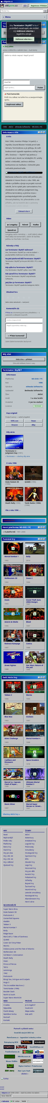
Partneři (6, 1017)
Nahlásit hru (10, 521)
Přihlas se (8, 313)
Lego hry (28, 865)
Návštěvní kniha (9, 1014)
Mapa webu (29, 1011)
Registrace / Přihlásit (39, 6)
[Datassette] (38, 1061)
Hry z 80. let (8, 856)
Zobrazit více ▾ (24, 211)
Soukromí (29, 1008)
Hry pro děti (30, 871)
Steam (33, 421)
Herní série (29, 902)
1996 (5, 127)
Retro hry (7, 847)
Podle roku (7, 841)
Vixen (5, 961)
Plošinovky (29, 847)
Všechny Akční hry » (11, 814)
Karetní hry (29, 874)
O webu (6, 1005)
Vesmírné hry (30, 889)
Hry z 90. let (8, 859)
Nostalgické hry (31, 895)
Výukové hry (8, 865)
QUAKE (6, 939)
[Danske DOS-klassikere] (26, 1042)
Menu (24, 17)
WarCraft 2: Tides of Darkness (15, 936)
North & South (9, 994)
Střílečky (28, 880)
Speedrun (12, 230)
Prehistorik (7, 976)
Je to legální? (30, 1005)
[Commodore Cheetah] (27, 1052)
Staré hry (7, 850)
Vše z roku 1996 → (13, 510)
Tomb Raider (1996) (11, 988)
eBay (33, 425)
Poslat (40, 87)
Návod (25, 224)
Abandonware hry (32, 898)
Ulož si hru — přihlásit (24, 359)
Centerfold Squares (11, 918)
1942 (5, 973)
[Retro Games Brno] (10, 1066)
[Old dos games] (21, 1047)
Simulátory (29, 850)
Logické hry (29, 844)
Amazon (14, 425)
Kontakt (6, 1020)
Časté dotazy (8, 1011)
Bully (5, 930)
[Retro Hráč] (39, 1042)
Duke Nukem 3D (10, 912)
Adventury (29, 837)
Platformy (7, 844)
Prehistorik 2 (8, 915)
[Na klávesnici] (38, 1071)
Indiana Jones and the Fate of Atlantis (18, 949)
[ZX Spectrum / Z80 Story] (9, 1071)
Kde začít (28, 1014)
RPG (26, 859)
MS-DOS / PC (37, 127)
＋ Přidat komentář (16, 336)
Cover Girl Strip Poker (12, 943)
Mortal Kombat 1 (10, 927)
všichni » (24, 1074)
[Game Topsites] (38, 1056)
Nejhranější (8, 837)
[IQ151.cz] (39, 1052)
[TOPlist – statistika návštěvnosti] (6, 1081)
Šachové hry (30, 886)
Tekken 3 (7, 924)
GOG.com (14, 421)
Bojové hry (29, 883)
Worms (6, 946)
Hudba (36, 224)
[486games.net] (9, 1056)
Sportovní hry (30, 856)
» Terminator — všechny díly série (17, 456)
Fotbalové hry (30, 877)
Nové (5, 834)
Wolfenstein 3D (9, 952)
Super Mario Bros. (10, 909)
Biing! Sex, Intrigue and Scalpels (16, 979)
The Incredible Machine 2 (13, 985)
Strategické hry (31, 853)
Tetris (5, 967)
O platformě (15, 532)
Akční (11, 127)
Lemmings (7, 970)
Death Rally (8, 958)
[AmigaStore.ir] (9, 1047)
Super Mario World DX (12, 997)
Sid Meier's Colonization (13, 955)
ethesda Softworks (22, 127)
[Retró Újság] (25, 1061)
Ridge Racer (8, 933)
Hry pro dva (8, 853)
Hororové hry (30, 868)
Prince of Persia (9, 964)
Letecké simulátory (32, 892)
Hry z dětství (8, 862)
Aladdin (6, 921)
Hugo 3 (6, 982)
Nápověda (7, 1008)
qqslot (2, 1087)
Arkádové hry (30, 841)
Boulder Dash (9, 991)
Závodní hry (30, 862)
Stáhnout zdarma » (24, 39)
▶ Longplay (12, 224)
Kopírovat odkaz (14, 104)
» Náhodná (5, 1101)
